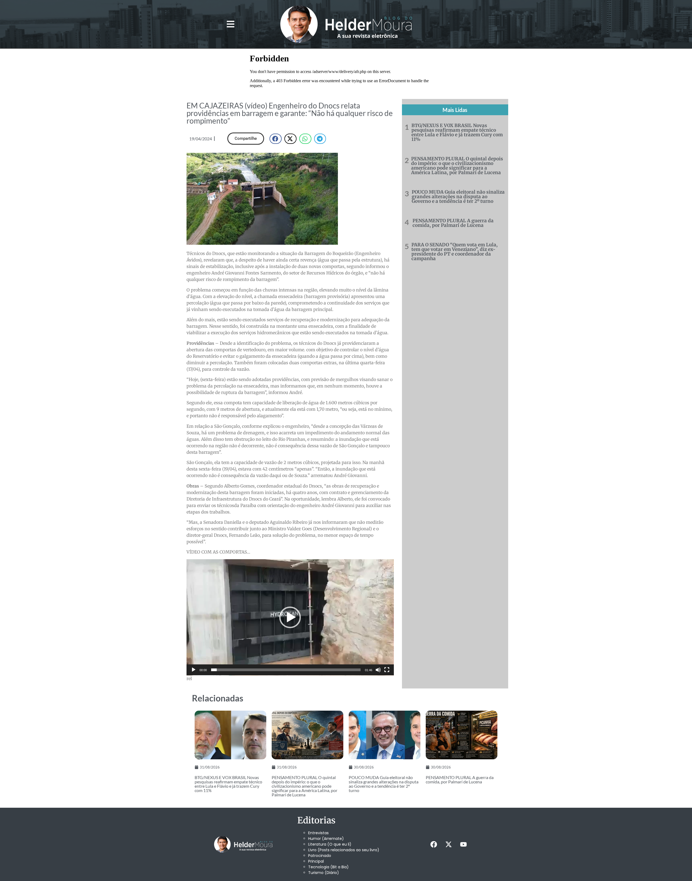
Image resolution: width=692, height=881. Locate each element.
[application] (290, 617)
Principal (316, 861)
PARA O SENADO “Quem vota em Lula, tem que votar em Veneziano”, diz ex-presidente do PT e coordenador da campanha (454, 251)
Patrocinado (319, 855)
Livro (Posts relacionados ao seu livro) (343, 850)
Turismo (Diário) (323, 872)
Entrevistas (318, 833)
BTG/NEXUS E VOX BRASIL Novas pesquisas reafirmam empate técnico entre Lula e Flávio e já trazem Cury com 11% (457, 132)
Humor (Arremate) (326, 838)
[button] (230, 24)
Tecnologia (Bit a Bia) (328, 867)
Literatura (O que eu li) (329, 844)
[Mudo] (378, 670)
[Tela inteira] (387, 670)
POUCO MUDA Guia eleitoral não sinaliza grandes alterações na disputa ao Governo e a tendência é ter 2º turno (458, 196)
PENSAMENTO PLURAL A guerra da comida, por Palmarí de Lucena (453, 223)
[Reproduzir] (193, 670)
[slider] (286, 669)
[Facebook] (433, 844)
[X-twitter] (448, 844)
